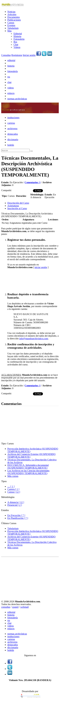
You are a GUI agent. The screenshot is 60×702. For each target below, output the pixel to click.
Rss (15, 41)
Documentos (13, 17)
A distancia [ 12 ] (15, 502)
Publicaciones (14, 20)
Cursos (10, 22)
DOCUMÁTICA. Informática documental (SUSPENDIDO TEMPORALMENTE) (28, 466)
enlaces (10, 93)
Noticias (11, 11)
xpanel (15, 607)
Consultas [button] (6, 55)
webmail (24, 607)
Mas (9, 31)
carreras (11, 123)
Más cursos (12, 476)
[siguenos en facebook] (38, 55)
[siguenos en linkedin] (49, 55)
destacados (12, 134)
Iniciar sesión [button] (29, 55)
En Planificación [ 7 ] (17, 518)
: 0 (32, 182)
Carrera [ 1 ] (13, 489)
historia (10, 66)
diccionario (12, 139)
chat (9, 82)
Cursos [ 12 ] (13, 492)
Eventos (11, 25)
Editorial (18, 33)
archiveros (12, 128)
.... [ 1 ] (10, 486)
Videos (17, 47)
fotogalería (12, 71)
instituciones (13, 117)
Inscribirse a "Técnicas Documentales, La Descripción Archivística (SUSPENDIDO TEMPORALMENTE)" (27, 280)
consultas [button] (5, 607)
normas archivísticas (17, 98)
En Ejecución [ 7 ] (16, 515)
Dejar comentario (9, 397)
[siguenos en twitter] (44, 55)
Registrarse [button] (16, 55)
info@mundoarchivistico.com (33, 338)
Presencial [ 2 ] (14, 505)
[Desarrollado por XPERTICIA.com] (30, 698)
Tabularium (12, 28)
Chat (16, 44)
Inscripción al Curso (17, 208)
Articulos (11, 14)
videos (10, 87)
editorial (11, 60)
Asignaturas (13, 205)
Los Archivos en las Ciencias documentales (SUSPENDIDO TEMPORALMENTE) (28, 472)
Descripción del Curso (18, 203)
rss (8, 76)
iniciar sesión (40, 267)
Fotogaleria (19, 39)
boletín (10, 145)
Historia (17, 36)
